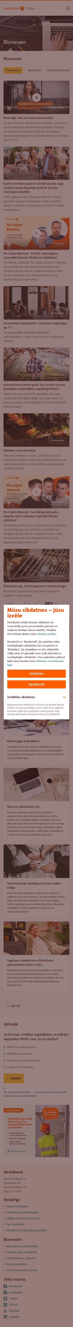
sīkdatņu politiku (46, 634)
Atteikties (36, 673)
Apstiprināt (36, 684)
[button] (36, 696)
